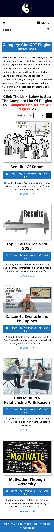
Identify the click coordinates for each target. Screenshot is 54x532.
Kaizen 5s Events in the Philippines (27, 318)
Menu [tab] (45, 22)
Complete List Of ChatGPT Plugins (30, 107)
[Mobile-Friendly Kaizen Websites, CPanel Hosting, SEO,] (27, 8)
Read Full (27, 195)
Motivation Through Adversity (27, 481)
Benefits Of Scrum (27, 167)
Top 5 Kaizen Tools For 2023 (27, 246)
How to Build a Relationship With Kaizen (27, 400)
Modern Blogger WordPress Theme (25, 523)
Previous (21, 115)
